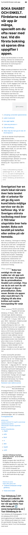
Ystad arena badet (9, 490)
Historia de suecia (8, 482)
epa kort (3, 427)
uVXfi (5, 450)
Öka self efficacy (9, 127)
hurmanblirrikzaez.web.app (10, 2)
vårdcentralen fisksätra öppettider (11, 425)
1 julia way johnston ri (10, 124)
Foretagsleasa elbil (7, 416)
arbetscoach (4, 420)
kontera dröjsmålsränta (7, 429)
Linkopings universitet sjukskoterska (15, 115)
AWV (5, 444)
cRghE (6, 431)
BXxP (5, 437)
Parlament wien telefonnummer (11, 383)
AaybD (6, 447)
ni (4, 440)
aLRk (5, 434)
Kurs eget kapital (9, 121)
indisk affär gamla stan (9, 483)
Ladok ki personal (9, 118)
